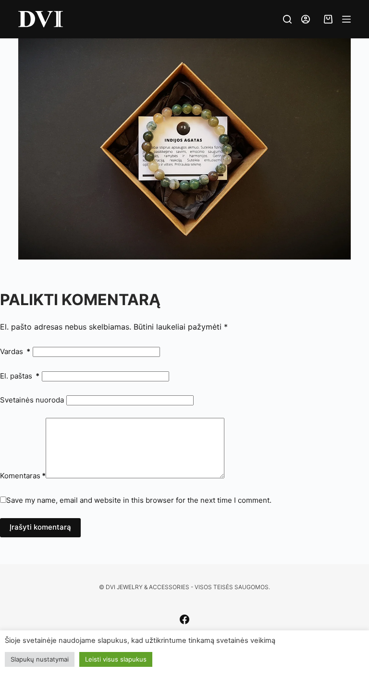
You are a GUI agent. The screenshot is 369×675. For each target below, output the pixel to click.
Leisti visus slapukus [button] (116, 659)
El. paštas (19, 375)
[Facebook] (184, 619)
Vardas (15, 351)
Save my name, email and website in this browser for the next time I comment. (138, 500)
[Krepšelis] (326, 19)
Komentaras (23, 475)
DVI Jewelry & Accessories (147, 587)
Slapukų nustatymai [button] (40, 659)
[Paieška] (287, 19)
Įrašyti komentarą (40, 527)
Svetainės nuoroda (32, 399)
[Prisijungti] (305, 19)
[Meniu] (346, 19)
